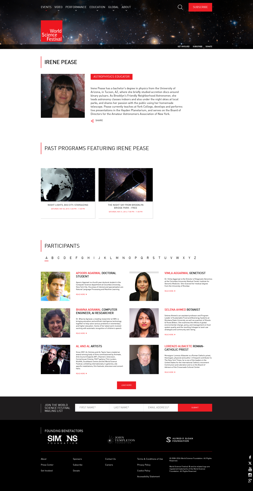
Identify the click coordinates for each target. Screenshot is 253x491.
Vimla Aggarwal (185, 273)
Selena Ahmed (182, 309)
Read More (80, 294)
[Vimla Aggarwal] (144, 286)
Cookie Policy (143, 471)
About (43, 459)
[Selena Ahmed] (144, 323)
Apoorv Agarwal (96, 275)
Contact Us (110, 459)
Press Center (47, 465)
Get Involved (47, 471)
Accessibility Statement (148, 477)
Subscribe (200, 7)
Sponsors (77, 459)
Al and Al (89, 346)
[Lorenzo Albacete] (144, 359)
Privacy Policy (144, 465)
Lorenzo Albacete (184, 348)
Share (99, 120)
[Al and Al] (55, 359)
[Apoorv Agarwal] (55, 286)
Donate (76, 471)
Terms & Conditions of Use (150, 459)
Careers (109, 465)
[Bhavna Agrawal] (55, 323)
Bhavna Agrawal (96, 311)
